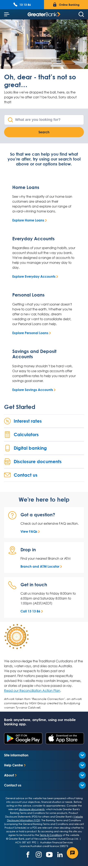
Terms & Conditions (51, 835)
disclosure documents (32, 809)
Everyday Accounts (33, 238)
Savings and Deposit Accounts (34, 354)
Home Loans (25, 187)
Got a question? (37, 514)
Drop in (28, 549)
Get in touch (33, 584)
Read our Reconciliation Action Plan (32, 691)
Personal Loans (28, 295)
